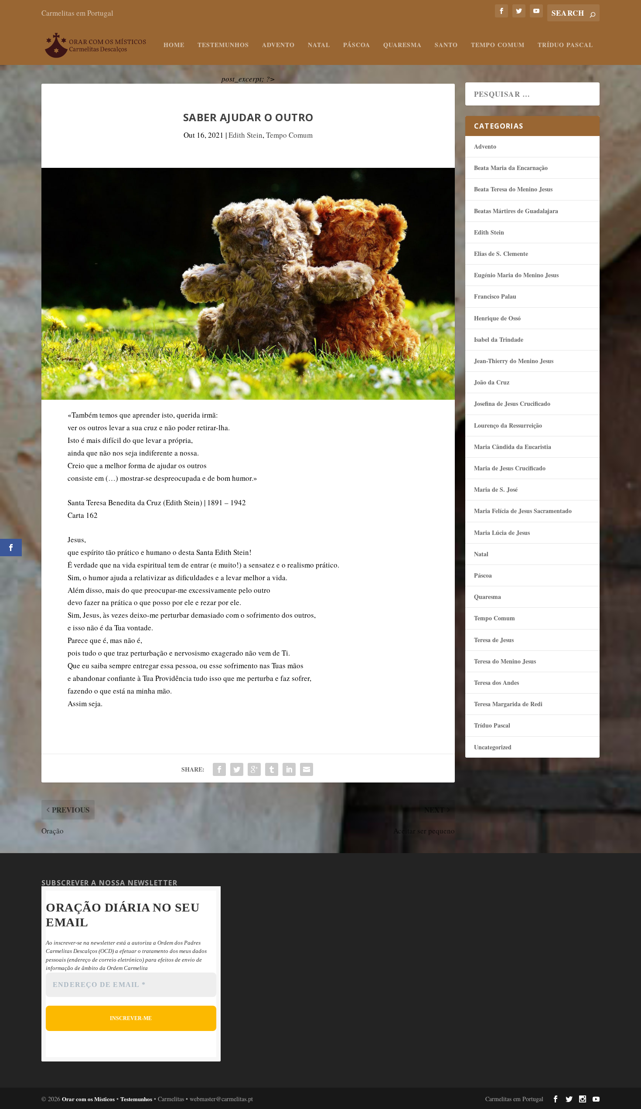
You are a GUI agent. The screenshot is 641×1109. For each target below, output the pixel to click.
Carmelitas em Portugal (77, 13)
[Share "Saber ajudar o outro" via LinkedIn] (289, 769)
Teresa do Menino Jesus (505, 661)
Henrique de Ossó (497, 318)
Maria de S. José (496, 489)
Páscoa (356, 45)
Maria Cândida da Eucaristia (512, 446)
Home (174, 45)
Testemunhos (223, 45)
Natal (319, 45)
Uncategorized (492, 747)
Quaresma (402, 45)
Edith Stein (245, 135)
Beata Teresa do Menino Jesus (513, 189)
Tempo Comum (498, 45)
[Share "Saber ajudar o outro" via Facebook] (219, 769)
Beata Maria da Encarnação (511, 167)
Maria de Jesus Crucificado (510, 468)
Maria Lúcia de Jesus (502, 532)
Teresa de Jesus (494, 639)
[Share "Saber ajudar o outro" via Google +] (254, 769)
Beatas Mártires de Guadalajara (516, 210)
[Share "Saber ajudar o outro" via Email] (306, 769)
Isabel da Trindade (498, 339)
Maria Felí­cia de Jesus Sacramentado (523, 510)
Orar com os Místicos (88, 1099)
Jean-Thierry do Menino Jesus (513, 360)
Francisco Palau (495, 296)
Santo (446, 45)
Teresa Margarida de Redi (508, 703)
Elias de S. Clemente (501, 253)
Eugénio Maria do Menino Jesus (516, 274)
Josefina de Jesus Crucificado (512, 403)
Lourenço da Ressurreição (508, 425)
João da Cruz (491, 382)
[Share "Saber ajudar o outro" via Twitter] (236, 769)
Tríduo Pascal (565, 45)
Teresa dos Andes (496, 682)
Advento (278, 45)
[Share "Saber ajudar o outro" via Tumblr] (271, 769)
